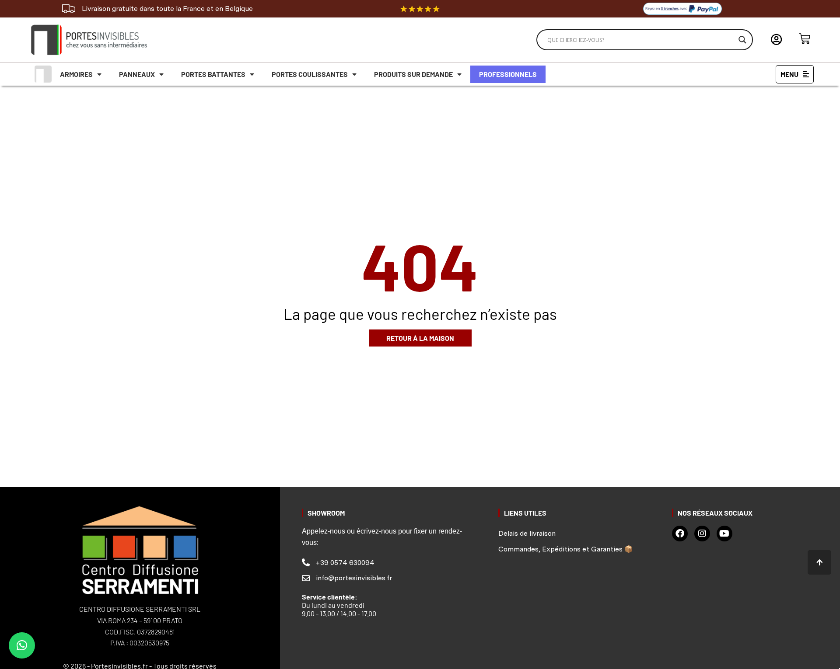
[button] (22, 645)
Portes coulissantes (310, 74)
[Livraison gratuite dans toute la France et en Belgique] (68, 8)
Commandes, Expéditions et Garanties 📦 (565, 549)
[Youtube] (724, 533)
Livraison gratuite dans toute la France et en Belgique (167, 8)
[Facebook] (680, 533)
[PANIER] (804, 39)
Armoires (76, 74)
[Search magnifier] (742, 40)
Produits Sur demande (413, 74)
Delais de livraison (527, 533)
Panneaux (137, 74)
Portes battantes (213, 74)
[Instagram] (702, 533)
